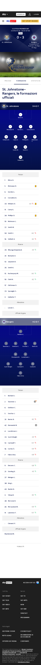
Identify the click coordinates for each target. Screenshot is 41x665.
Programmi (24, 617)
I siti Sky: (5, 591)
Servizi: (22, 591)
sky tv (22, 596)
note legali (6, 635)
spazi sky (24, 613)
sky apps (23, 600)
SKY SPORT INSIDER (30, 21)
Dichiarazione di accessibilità (26, 636)
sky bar (23, 609)
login (36, 14)
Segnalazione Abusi (24, 662)
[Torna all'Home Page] (11, 21)
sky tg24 (5, 600)
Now (22, 604)
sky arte (5, 609)
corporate (24, 641)
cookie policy (25, 631)
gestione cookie (8, 631)
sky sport (6, 596)
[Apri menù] (3, 21)
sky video (6, 604)
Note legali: (6, 626)
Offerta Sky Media (9, 641)
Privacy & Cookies (15, 651)
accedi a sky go (29, 582)
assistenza (11, 654)
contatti (18, 654)
